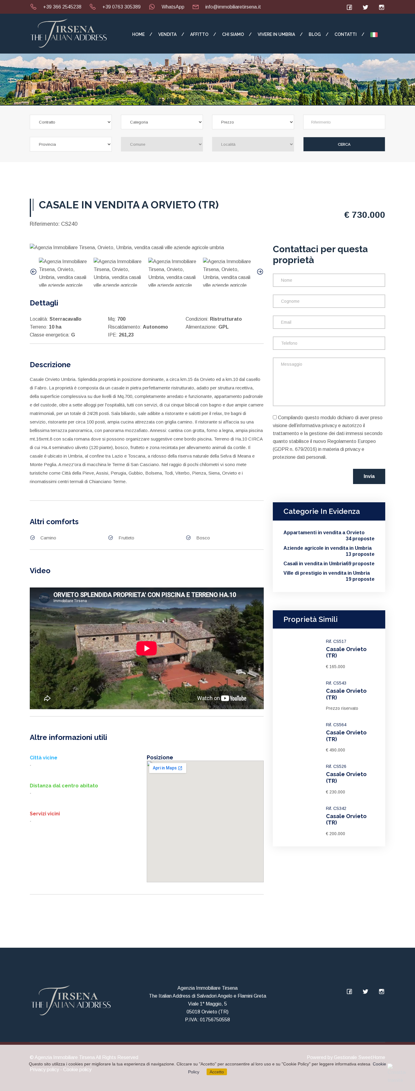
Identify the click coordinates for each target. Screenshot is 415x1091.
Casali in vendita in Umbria (329, 563)
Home (138, 34)
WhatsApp (173, 6)
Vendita (167, 34)
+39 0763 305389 (121, 6)
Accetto (217, 1071)
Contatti (345, 34)
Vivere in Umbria (276, 34)
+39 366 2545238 (62, 6)
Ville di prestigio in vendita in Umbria (329, 573)
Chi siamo (233, 34)
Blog (315, 34)
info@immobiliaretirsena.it (233, 6)
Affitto (199, 34)
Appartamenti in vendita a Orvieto (329, 533)
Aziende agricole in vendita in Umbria (329, 548)
